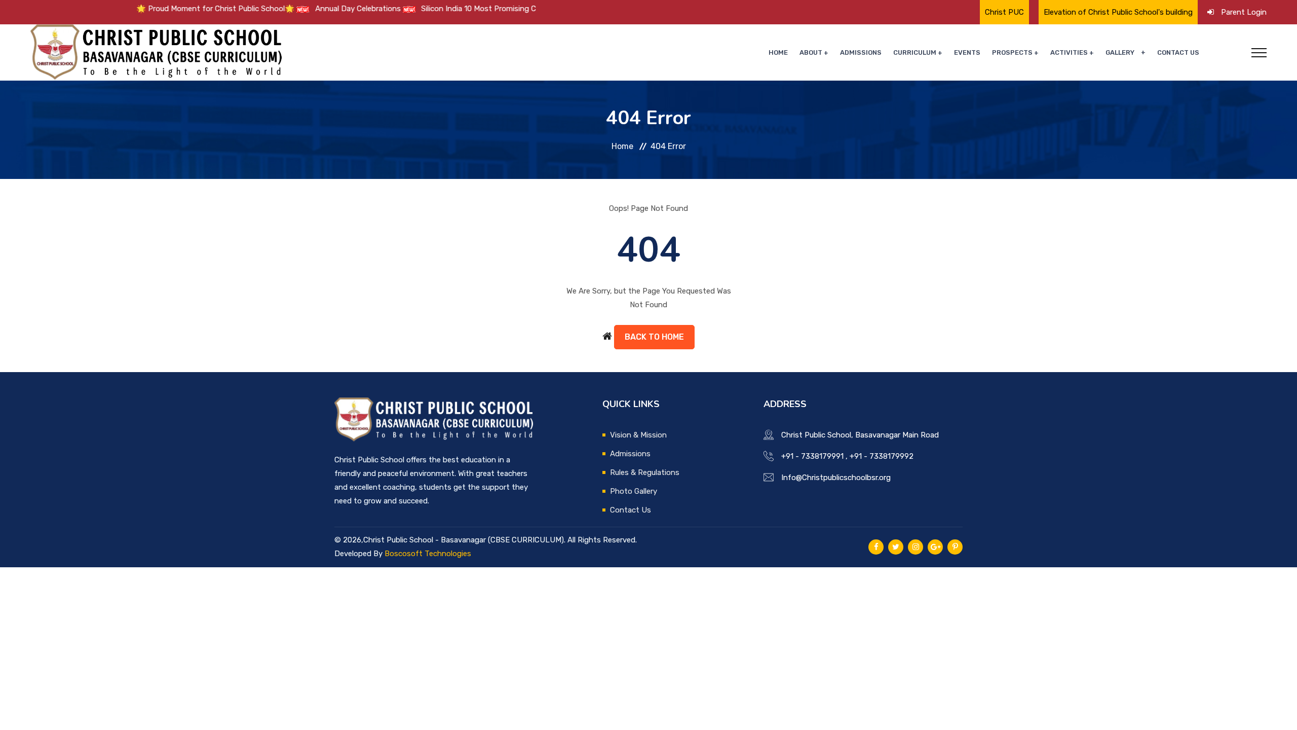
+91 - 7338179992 (881, 456)
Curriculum (914, 52)
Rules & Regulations (644, 472)
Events (967, 52)
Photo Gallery (633, 491)
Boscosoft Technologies (428, 553)
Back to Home (654, 337)
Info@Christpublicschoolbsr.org (836, 477)
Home (778, 52)
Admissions (861, 52)
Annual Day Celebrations (332, 8)
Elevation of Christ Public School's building (1118, 12)
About (810, 52)
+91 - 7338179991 (812, 456)
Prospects (1012, 52)
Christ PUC (1004, 12)
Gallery (1119, 52)
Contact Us (1178, 52)
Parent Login (1244, 12)
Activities (1069, 52)
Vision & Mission (638, 435)
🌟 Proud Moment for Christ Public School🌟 (190, 8)
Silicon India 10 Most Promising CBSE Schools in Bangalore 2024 (508, 8)
